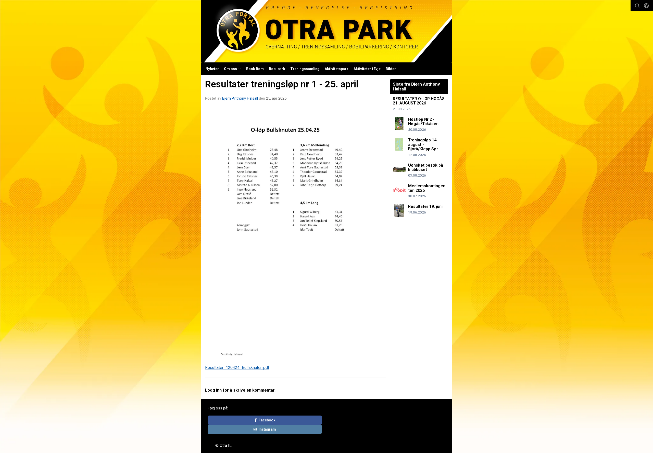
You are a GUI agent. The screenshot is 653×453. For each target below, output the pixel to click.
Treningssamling (305, 69)
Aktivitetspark (336, 69)
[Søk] (637, 5)
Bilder (391, 69)
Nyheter (212, 69)
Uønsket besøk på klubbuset (425, 167)
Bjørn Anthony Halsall (240, 98)
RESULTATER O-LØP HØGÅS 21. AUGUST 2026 (419, 101)
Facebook (267, 420)
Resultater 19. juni (425, 206)
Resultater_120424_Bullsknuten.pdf (237, 367)
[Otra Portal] (326, 31)
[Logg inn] (646, 5)
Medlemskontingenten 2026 (426, 188)
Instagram (267, 429)
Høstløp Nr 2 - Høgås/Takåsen (423, 121)
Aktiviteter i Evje (367, 69)
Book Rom (255, 69)
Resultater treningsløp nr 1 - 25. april (281, 84)
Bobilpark (277, 69)
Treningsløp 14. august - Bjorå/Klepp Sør (423, 144)
